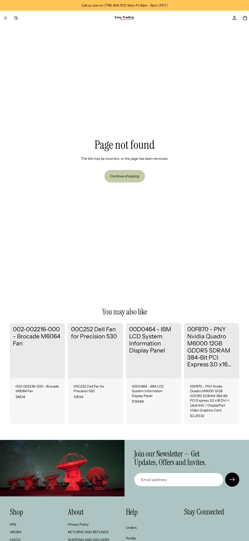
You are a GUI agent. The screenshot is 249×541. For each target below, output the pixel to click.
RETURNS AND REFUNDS (88, 532)
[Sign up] (232, 480)
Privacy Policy (78, 524)
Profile (131, 538)
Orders (131, 527)
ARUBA (15, 532)
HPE (13, 524)
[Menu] (5, 18)
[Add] (57, 370)
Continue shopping (124, 176)
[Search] (16, 18)
